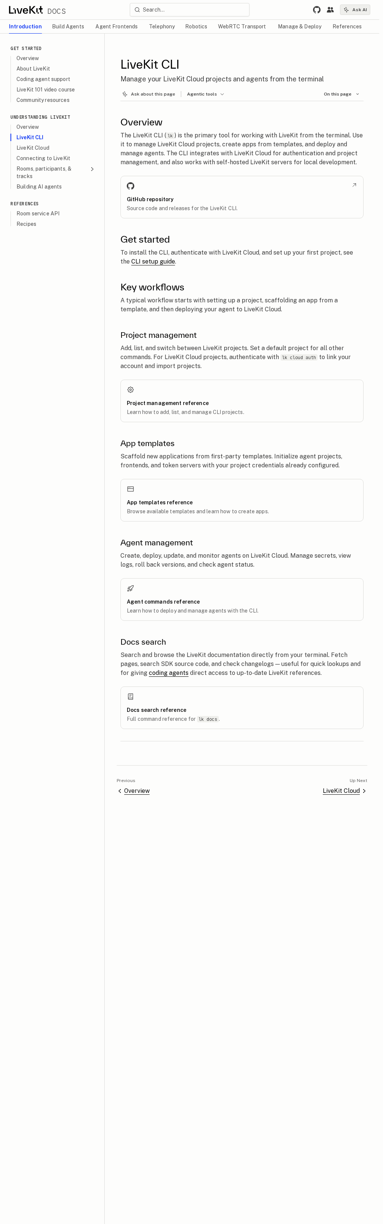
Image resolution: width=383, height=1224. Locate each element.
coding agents (169, 672)
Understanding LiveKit (40, 117)
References (24, 203)
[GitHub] (317, 9)
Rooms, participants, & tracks (43, 172)
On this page (338, 94)
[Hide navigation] (97, 41)
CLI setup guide (153, 261)
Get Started (26, 48)
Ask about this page (153, 94)
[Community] (330, 9)
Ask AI (359, 9)
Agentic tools (202, 94)
